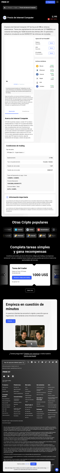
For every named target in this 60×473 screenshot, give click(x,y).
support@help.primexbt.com (16, 368)
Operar (51, 43)
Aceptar (33, 463)
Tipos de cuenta (17, 411)
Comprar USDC (40, 417)
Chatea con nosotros (31, 354)
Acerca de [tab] (12, 111)
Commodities (28, 391)
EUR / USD (4, 409)
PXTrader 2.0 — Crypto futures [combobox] (15, 152)
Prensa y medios (51, 395)
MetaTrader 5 (16, 391)
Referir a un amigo (51, 414)
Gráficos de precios (40, 387)
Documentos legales (52, 404)
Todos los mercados (29, 399)
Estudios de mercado (41, 402)
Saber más (30, 290)
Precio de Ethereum (6, 400)
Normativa (50, 391)
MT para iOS (27, 409)
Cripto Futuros (5, 387)
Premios (49, 393)
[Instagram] (31, 362)
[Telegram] (49, 362)
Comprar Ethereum (40, 413)
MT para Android (28, 407)
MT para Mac (27, 411)
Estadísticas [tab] (25, 111)
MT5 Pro (26, 417)
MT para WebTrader (29, 415)
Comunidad (50, 389)
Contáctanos (50, 402)
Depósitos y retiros (17, 402)
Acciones (27, 393)
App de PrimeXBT (17, 389)
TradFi (26, 401)
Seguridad (16, 404)
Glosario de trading (40, 406)
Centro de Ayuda (30, 356)
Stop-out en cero (17, 413)
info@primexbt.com (15, 366)
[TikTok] (45, 362)
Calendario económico (41, 392)
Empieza (10, 321)
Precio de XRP (5, 402)
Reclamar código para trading (22, 276)
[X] (28, 362)
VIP (14, 406)
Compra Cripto (5, 391)
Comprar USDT (39, 415)
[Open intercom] (57, 470)
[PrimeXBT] (5, 2)
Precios (10, 7)
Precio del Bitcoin (5, 398)
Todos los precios (6, 415)
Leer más (27, 463)
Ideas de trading (40, 394)
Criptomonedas (28, 395)
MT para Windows (28, 413)
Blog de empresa (51, 400)
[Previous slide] (5, 275)
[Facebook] (38, 362)
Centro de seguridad (52, 407)
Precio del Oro (5, 413)
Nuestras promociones (52, 412)
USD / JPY (4, 411)
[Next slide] (55, 275)
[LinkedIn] (35, 362)
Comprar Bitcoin (40, 411)
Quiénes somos (51, 387)
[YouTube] (42, 362)
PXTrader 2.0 (16, 387)
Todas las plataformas (18, 393)
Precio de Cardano (6, 407)
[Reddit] (53, 362)
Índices (26, 389)
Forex (26, 387)
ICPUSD (15, 84)
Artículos (38, 404)
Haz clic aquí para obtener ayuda (13, 362)
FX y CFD (4, 389)
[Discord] (56, 362)
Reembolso (16, 415)
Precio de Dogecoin (6, 404)
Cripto (15, 7)
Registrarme (51, 2)
